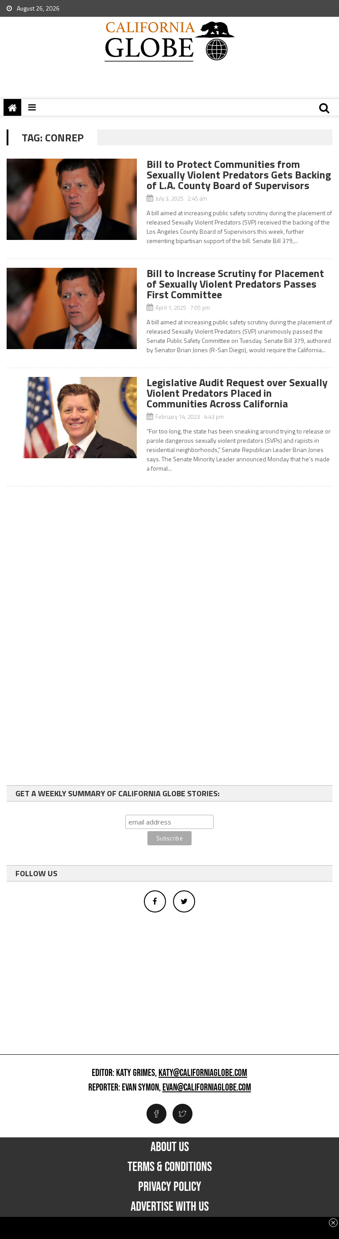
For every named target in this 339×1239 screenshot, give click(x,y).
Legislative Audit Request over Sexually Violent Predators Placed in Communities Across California (237, 392)
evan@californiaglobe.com (206, 1087)
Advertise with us (170, 1207)
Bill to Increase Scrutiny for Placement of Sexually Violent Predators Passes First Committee (235, 283)
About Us (170, 1147)
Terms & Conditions (170, 1167)
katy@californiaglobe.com (202, 1073)
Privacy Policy (169, 1187)
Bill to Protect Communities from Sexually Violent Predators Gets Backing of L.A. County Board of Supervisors (239, 174)
